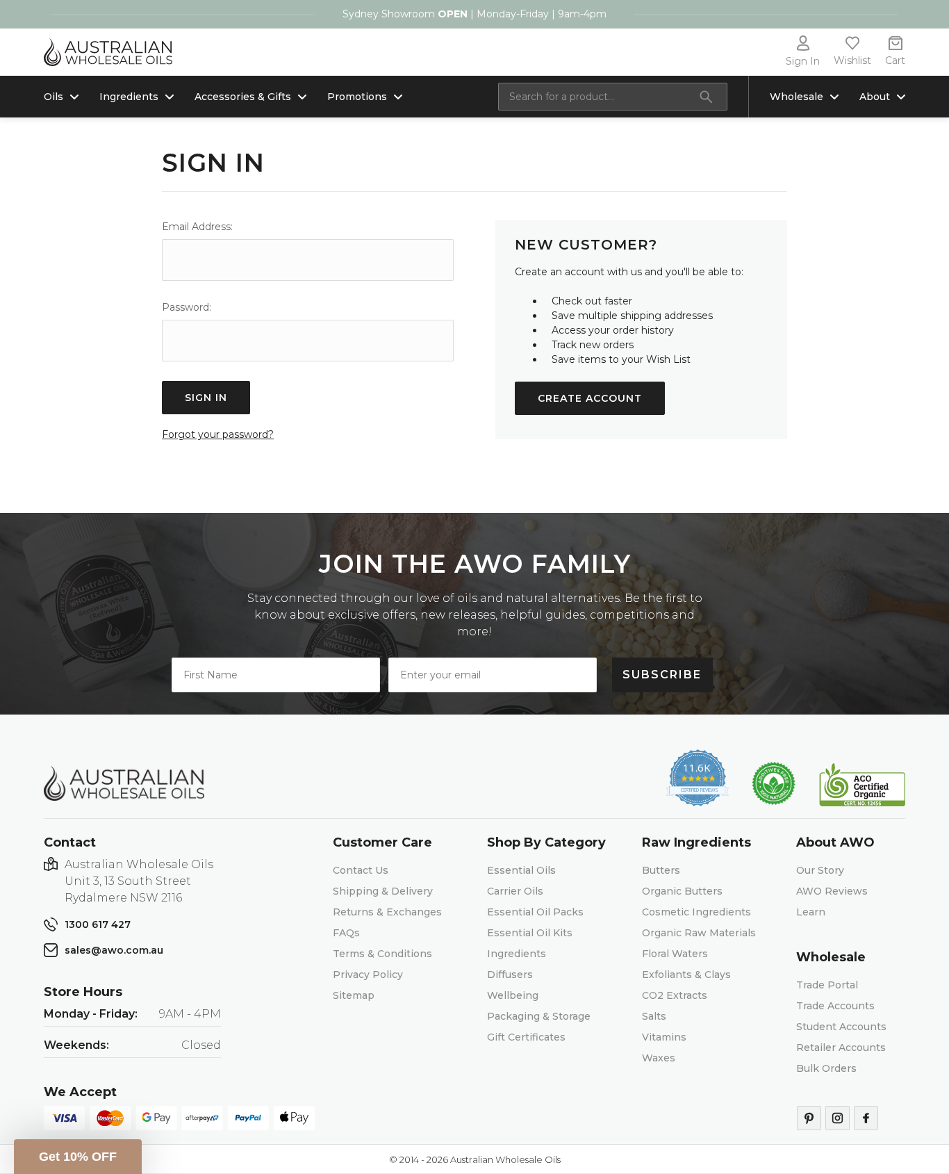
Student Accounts (841, 1026)
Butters (661, 870)
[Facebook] (866, 1118)
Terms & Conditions (382, 953)
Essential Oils (521, 870)
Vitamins (664, 1037)
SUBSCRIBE (662, 674)
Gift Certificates (526, 1037)
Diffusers (510, 974)
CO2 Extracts (674, 995)
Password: (186, 307)
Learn (810, 912)
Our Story (820, 870)
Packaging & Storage (539, 1016)
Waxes (658, 1058)
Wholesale (796, 96)
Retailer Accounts (841, 1047)
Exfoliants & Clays (686, 974)
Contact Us (360, 870)
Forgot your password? (218, 434)
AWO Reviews (832, 891)
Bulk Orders (826, 1068)
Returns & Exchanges (387, 912)
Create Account (590, 398)
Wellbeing (512, 995)
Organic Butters (682, 891)
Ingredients (128, 96)
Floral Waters (675, 953)
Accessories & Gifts (243, 96)
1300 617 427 (98, 924)
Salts (654, 1016)
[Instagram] (837, 1118)
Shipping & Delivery (383, 891)
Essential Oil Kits (529, 933)
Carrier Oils (515, 891)
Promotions (357, 96)
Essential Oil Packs (535, 912)
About (874, 96)
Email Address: (197, 226)
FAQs (346, 933)
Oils (53, 96)
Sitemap (353, 995)
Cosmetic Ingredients (696, 912)
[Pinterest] (809, 1118)
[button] (78, 1156)
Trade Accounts (835, 1006)
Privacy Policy (368, 974)
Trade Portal (827, 985)
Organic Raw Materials (699, 933)
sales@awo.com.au (114, 950)
